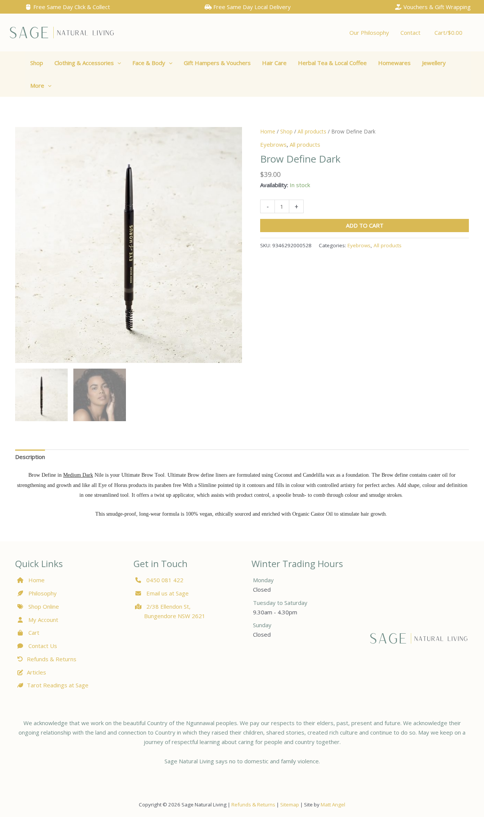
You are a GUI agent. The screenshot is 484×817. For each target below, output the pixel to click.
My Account (42, 619)
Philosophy (42, 593)
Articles (36, 672)
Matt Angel (333, 804)
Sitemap (289, 804)
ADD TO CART (364, 225)
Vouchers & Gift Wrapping (436, 7)
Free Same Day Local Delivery (251, 7)
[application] (117, 62)
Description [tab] (30, 456)
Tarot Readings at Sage (57, 685)
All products (312, 131)
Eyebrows (273, 144)
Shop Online (43, 606)
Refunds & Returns (51, 659)
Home (267, 131)
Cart (33, 632)
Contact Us (42, 646)
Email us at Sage (167, 593)
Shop (286, 131)
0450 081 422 (164, 580)
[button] (88, 62)
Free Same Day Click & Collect (71, 7)
